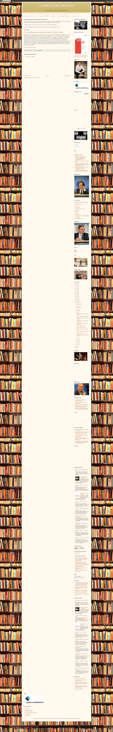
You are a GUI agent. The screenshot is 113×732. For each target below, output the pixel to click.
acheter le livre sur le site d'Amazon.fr (80, 56)
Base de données (28, 714)
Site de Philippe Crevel (79, 218)
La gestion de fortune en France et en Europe (81, 485)
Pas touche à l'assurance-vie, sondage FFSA (81, 531)
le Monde (76, 210)
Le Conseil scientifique (55, 13)
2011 (76, 298)
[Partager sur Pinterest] (41, 50)
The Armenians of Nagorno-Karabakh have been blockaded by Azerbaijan (81, 409)
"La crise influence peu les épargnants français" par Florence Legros (43, 32)
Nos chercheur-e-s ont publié (80, 678)
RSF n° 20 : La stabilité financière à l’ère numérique (81, 571)
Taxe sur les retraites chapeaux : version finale (81, 538)
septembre (78, 307)
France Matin (77, 207)
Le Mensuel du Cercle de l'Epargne (42, 13)
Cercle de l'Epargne (78, 204)
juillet (77, 310)
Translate (82, 577)
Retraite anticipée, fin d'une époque (82, 331)
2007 (76, 347)
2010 (76, 299)
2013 (76, 295)
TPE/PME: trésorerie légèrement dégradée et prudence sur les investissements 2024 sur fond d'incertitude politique (80, 158)
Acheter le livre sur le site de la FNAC (80, 55)
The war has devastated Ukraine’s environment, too (80, 403)
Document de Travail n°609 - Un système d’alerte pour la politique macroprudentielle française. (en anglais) (82, 563)
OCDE (76, 212)
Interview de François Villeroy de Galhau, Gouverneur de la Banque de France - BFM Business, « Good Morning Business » (81, 559)
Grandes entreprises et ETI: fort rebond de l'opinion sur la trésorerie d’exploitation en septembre (81, 167)
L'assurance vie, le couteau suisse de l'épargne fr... (82, 321)
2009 (76, 301)
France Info (77, 205)
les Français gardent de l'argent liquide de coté (81, 509)
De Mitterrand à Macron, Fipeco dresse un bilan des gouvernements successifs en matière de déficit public (82, 164)
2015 (76, 291)
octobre (77, 306)
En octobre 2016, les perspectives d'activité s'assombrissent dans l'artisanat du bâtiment (82, 438)
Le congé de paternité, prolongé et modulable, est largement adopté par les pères (81, 683)
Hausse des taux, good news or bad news (82, 329)
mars (77, 341)
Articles (77, 144)
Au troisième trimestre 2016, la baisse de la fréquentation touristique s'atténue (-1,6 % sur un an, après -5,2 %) (82, 432)
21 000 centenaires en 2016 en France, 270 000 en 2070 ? (81, 436)
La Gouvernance (31, 13)
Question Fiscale (78, 214)
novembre (78, 304)
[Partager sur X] (39, 50)
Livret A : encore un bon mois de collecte (80, 502)
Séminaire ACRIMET (78, 689)
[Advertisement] (47, 66)
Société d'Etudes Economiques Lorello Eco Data (81, 203)
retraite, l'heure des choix (80, 325)
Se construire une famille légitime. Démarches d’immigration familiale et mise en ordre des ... (81, 686)
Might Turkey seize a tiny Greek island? (82, 404)
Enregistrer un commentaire (30, 56)
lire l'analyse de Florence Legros (30, 47)
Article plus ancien (67, 75)
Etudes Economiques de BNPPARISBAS (82, 215)
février (77, 342)
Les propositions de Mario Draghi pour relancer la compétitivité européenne (81, 171)
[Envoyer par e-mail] (36, 50)
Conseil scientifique (41, 24)
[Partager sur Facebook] (40, 50)
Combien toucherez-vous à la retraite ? (30, 16)
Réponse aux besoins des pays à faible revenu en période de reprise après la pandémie (81, 587)
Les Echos (77, 211)
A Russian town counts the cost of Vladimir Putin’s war (81, 400)
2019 (76, 285)
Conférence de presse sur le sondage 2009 (84, 477)
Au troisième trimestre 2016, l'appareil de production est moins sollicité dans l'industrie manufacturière (81, 442)
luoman (71, 718)
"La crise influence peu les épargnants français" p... (82, 335)
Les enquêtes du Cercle (75, 16)
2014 (76, 293)
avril (77, 339)
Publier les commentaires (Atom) (34, 77)
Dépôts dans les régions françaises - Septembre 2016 (81, 568)
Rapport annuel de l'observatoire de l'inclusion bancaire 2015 (81, 566)
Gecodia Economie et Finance (80, 208)
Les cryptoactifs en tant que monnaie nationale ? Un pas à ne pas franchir (81, 591)
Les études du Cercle (66, 13)
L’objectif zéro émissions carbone (80, 592)
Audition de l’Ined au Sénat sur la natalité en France (81, 680)
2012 (76, 296)
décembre (78, 302)
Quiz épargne (53, 16)
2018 (76, 287)
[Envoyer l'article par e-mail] (34, 50)
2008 (76, 346)
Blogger (78, 718)
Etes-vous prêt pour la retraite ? (63, 16)
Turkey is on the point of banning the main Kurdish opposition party (81, 406)
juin (77, 312)
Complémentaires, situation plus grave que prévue (81, 524)
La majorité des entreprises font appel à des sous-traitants (81, 430)
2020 (76, 283)
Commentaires (78, 146)
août (77, 309)
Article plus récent (27, 75)
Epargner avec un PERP (44, 16)
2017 (76, 288)
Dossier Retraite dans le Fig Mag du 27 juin (82, 314)
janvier (77, 344)
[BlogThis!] (37, 50)
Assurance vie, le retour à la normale (84, 494)
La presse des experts (76, 13)
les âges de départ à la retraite (81, 327)
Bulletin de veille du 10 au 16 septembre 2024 (82, 162)
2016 (76, 290)
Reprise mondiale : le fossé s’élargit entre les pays (82, 594)
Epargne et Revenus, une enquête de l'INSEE (82, 318)
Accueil (24, 13)
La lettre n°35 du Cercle (80, 333)
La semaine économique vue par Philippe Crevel (80, 516)
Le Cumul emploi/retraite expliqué (82, 316)
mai (77, 337)
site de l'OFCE (77, 217)
